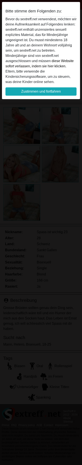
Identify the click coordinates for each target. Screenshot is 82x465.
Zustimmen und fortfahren (41, 91)
